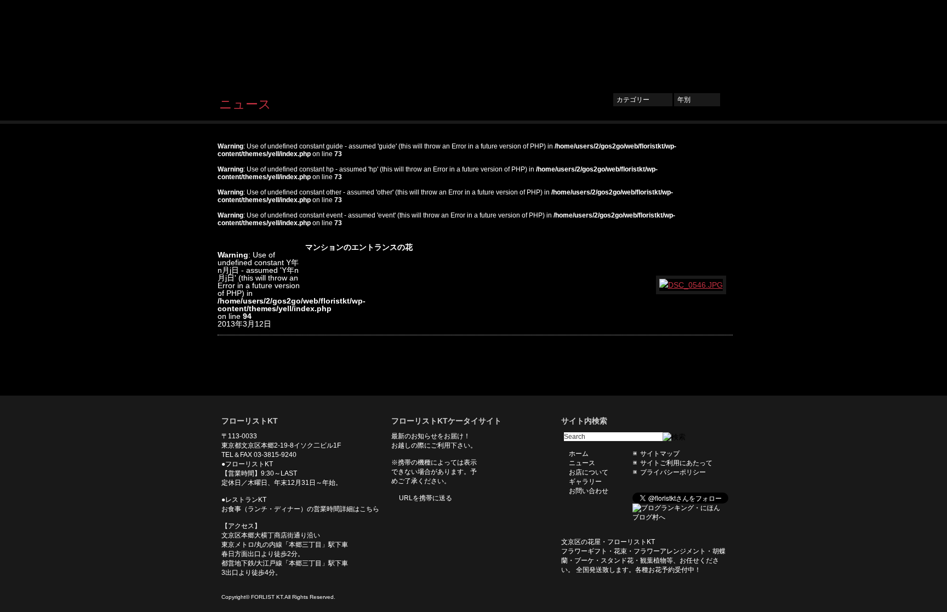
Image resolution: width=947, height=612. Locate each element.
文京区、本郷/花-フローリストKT (276, 41)
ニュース (537, 42)
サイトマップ (660, 453)
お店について (588, 42)
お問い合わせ (698, 42)
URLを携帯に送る (425, 498)
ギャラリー (643, 42)
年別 (697, 100)
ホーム (496, 42)
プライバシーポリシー (673, 472)
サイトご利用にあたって (676, 463)
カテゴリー (643, 100)
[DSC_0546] (691, 285)
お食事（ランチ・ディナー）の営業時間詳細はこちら (300, 509)
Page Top (716, 379)
